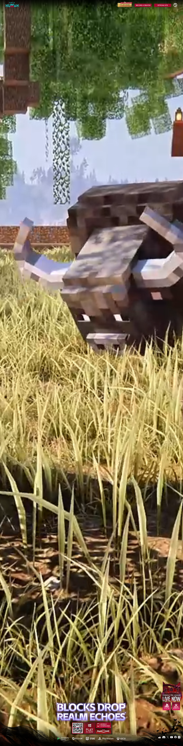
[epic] (90, 738)
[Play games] (63, 738)
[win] (89, 728)
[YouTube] (171, 737)
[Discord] (163, 737)
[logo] (12, 5)
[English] (175, 5)
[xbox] (121, 738)
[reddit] (159, 737)
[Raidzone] (103, 731)
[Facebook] (175, 737)
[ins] (179, 737)
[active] (167, 706)
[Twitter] (168, 737)
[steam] (77, 738)
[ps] (106, 738)
